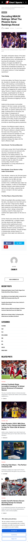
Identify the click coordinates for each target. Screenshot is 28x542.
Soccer (3, 347)
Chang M (14, 269)
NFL (2, 341)
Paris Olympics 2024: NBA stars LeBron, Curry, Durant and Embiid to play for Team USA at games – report (13, 426)
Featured (7, 7)
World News (4, 350)
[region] (14, 529)
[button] (2, 2)
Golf (2, 329)
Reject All (14, 538)
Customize (14, 534)
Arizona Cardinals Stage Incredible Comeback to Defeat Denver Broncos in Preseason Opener (12, 387)
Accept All (14, 530)
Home (2, 7)
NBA (2, 338)
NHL (2, 344)
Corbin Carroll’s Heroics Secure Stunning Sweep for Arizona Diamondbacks (12, 502)
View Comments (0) (14, 279)
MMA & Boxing (4, 335)
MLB (2, 332)
